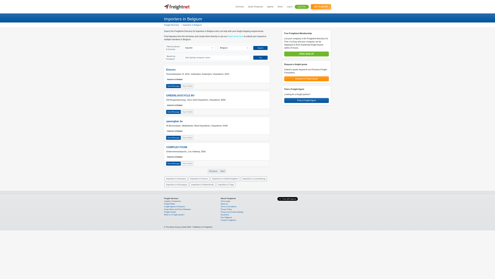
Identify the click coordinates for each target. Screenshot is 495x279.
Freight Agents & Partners (174, 207)
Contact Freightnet (228, 220)
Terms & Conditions (229, 207)
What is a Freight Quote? (174, 215)
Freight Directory (171, 25)
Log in (290, 7)
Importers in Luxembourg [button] (254, 179)
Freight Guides (170, 212)
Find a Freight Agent (306, 100)
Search (260, 48)
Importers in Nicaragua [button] (176, 185)
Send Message (173, 86)
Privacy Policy (226, 209)
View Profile (187, 86)
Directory (240, 7)
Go (260, 58)
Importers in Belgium (192, 25)
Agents (270, 7)
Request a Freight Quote (306, 79)
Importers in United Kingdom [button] (225, 179)
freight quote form (235, 36)
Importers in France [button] (199, 179)
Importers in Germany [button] (176, 179)
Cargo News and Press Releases (177, 209)
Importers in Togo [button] (226, 185)
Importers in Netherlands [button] (202, 185)
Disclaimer (225, 215)
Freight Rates (169, 204)
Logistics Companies (172, 201)
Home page (225, 201)
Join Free (302, 7)
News (280, 7)
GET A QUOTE (321, 7)
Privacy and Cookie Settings (232, 212)
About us (224, 204)
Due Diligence (226, 217)
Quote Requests (255, 7)
